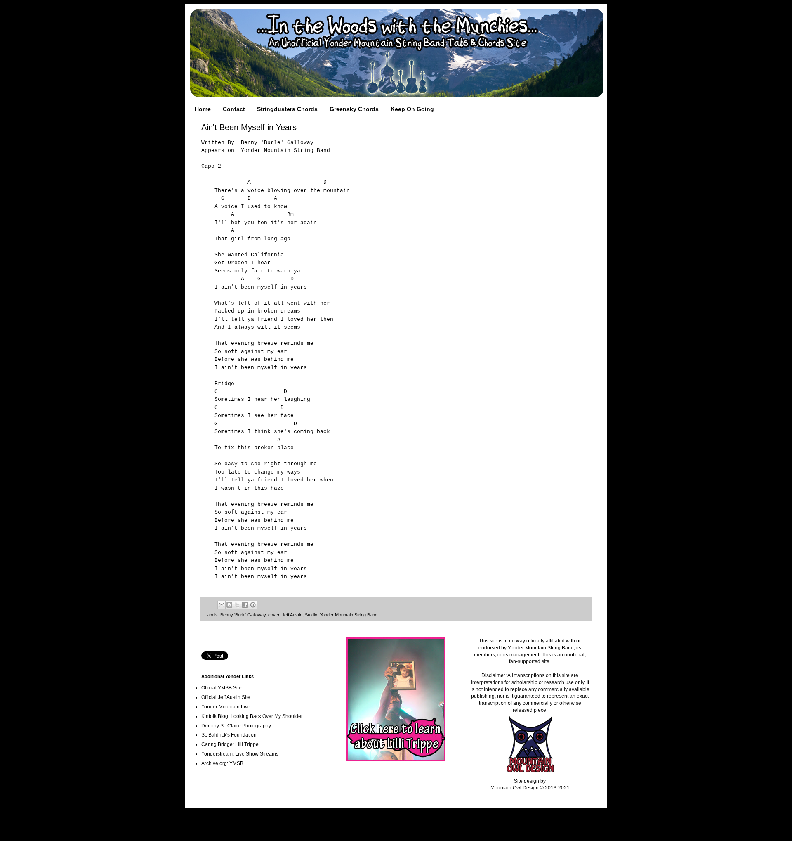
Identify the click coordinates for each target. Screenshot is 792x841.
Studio (311, 614)
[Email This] (221, 605)
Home (203, 109)
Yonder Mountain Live (225, 707)
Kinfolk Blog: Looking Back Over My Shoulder (252, 716)
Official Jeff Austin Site (225, 697)
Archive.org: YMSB (222, 763)
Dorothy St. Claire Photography (236, 726)
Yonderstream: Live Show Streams (239, 754)
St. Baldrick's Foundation (229, 735)
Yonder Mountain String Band (348, 614)
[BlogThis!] (229, 605)
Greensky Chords (354, 109)
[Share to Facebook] (245, 605)
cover (273, 614)
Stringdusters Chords (287, 109)
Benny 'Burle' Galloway (243, 614)
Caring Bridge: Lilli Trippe (230, 744)
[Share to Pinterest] (253, 605)
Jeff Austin (292, 614)
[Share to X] (237, 605)
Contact (234, 109)
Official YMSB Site (221, 688)
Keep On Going (412, 109)
